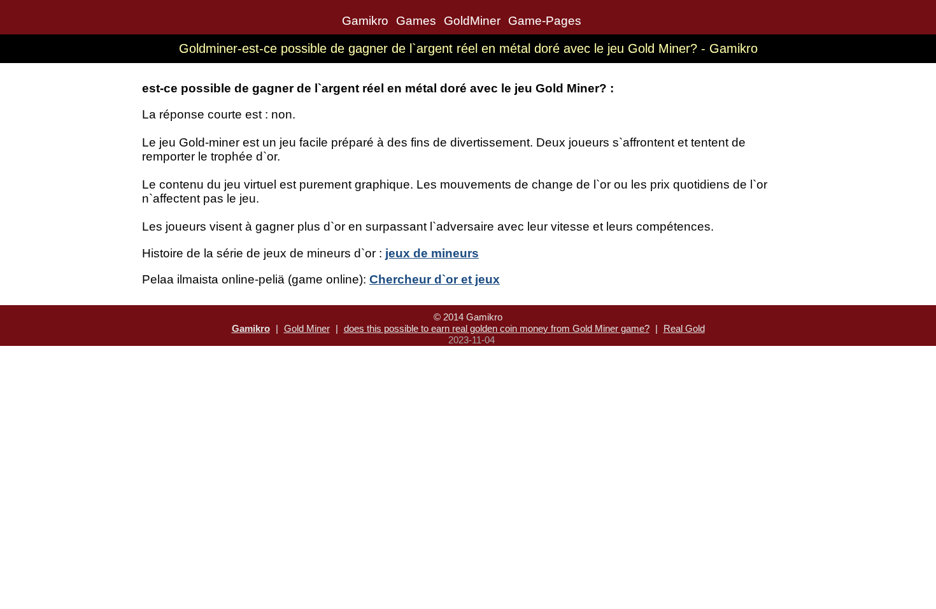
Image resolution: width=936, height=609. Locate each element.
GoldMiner (472, 20)
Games (416, 20)
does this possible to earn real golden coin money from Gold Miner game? (496, 328)
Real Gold (684, 328)
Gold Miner (307, 328)
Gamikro (365, 20)
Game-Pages (544, 20)
